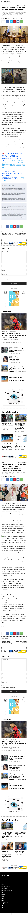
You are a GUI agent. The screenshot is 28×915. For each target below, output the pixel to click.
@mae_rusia (17, 160)
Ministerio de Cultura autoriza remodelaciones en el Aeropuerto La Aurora (17, 379)
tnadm (6, 18)
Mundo (9, 5)
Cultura (2, 449)
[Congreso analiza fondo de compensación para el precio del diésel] (4, 350)
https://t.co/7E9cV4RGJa (15, 163)
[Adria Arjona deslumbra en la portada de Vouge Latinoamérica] (4, 359)
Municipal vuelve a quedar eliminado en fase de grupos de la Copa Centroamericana (13, 335)
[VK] (18, 21)
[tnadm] (2, 18)
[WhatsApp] (21, 21)
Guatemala (3, 5)
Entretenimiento (12, 356)
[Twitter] (11, 21)
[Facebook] (7, 21)
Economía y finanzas (13, 347)
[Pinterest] (14, 21)
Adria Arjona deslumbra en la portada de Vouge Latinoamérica (17, 359)
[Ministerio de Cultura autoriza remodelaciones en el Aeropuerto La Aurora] (4, 379)
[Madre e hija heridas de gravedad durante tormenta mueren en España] (21, 438)
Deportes (3, 331)
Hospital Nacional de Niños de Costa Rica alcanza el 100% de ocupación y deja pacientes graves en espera (17, 369)
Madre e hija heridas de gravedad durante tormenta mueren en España (20, 445)
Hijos (10, 365)
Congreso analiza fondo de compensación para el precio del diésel (17, 350)
